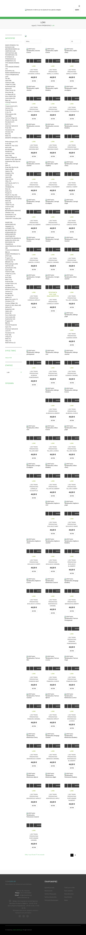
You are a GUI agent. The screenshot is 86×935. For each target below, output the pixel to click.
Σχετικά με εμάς (49, 887)
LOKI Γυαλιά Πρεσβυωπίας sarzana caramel (33, 185)
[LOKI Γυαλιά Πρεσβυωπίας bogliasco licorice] (34, 580)
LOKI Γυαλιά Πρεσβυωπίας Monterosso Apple (52, 796)
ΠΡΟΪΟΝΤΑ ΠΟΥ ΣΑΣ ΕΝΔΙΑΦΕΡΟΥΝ (53, 294)
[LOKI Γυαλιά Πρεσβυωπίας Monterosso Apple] (53, 775)
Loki (34, 66)
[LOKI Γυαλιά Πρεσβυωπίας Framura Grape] (71, 658)
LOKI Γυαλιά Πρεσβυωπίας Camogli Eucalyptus (53, 222)
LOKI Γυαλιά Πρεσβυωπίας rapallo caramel (34, 109)
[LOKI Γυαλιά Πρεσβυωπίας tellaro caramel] (71, 277)
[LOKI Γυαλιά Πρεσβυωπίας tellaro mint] (34, 428)
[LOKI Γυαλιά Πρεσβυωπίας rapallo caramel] (34, 88)
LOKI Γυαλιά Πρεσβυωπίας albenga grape (71, 336)
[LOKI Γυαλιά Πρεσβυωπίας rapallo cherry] (71, 50)
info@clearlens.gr (26, 895)
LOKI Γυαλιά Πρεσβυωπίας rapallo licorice (53, 72)
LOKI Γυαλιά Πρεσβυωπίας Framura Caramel (33, 717)
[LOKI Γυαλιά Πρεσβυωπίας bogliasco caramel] (53, 541)
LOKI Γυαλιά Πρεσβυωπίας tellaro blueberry (52, 486)
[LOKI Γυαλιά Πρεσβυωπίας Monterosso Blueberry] (71, 735)
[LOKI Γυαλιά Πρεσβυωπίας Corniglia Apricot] (34, 277)
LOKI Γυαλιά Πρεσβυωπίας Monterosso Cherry (34, 757)
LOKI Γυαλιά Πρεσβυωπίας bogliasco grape (72, 524)
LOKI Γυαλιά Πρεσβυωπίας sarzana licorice (34, 72)
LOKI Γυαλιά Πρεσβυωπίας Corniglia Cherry (53, 301)
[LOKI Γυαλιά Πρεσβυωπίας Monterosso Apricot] (34, 775)
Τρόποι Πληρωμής (50, 894)
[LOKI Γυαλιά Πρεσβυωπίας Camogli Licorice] (34, 239)
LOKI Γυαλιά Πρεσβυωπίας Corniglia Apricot (34, 298)
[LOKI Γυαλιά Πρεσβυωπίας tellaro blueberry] (53, 465)
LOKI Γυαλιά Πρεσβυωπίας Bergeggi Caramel (52, 757)
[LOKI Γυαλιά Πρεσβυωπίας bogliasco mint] (53, 503)
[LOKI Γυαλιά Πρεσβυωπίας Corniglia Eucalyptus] (34, 465)
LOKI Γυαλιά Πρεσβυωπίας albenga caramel (72, 373)
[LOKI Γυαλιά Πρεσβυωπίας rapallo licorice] (53, 50)
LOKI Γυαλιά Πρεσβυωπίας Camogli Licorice (34, 260)
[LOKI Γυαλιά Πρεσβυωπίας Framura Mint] (34, 658)
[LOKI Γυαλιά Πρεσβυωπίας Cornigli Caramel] (71, 239)
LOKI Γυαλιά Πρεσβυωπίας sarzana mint (34, 147)
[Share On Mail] (27, 916)
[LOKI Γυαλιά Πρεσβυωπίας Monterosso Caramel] (53, 580)
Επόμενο (78, 855)
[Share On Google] (23, 916)
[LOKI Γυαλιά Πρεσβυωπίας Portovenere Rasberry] (71, 775)
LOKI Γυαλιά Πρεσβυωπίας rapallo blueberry (52, 109)
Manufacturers (69, 894)
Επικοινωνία (48, 891)
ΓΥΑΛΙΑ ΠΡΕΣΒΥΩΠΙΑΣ (44, 25)
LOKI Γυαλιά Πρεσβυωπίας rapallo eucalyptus (72, 109)
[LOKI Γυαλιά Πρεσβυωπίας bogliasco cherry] (34, 541)
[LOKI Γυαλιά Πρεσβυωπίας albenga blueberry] (53, 390)
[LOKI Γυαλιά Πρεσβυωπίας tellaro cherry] (71, 465)
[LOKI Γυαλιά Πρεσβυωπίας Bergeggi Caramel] (53, 735)
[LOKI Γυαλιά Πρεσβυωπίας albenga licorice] (71, 390)
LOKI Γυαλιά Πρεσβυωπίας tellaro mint (33, 449)
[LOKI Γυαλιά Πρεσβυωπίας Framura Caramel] (34, 696)
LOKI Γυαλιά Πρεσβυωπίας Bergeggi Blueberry (72, 602)
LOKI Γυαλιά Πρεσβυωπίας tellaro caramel (72, 298)
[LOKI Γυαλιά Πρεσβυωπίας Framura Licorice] (53, 658)
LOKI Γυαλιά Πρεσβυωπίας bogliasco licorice (33, 602)
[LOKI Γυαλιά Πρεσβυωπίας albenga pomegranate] (34, 352)
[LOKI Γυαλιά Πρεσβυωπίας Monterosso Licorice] (71, 696)
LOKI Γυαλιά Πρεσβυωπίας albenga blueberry (53, 411)
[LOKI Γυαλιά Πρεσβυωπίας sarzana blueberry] (71, 126)
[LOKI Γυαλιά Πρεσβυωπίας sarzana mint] (34, 126)
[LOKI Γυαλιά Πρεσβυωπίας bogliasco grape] (71, 503)
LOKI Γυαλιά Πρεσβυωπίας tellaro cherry (71, 486)
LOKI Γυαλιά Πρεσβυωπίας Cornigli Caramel (72, 260)
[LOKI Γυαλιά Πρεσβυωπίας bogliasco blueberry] (71, 541)
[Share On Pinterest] (20, 916)
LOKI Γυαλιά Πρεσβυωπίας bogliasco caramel (53, 562)
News (66, 900)
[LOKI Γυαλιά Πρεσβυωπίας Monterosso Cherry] (34, 735)
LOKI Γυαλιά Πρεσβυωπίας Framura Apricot (53, 717)
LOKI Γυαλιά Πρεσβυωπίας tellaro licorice (53, 449)
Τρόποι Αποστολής (50, 897)
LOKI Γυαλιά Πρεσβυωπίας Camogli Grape (72, 222)
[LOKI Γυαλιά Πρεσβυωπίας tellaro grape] (71, 428)
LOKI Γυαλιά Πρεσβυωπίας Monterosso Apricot (34, 796)
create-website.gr (17, 930)
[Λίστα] (51, 41)
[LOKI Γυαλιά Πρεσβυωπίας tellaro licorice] (53, 428)
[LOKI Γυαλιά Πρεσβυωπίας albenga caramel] (71, 352)
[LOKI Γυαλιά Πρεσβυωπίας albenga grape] (71, 314)
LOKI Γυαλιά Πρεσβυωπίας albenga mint (53, 373)
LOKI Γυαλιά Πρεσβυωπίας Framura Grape (71, 679)
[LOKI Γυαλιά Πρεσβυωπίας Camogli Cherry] (71, 164)
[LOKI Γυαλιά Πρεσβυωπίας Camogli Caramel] (53, 239)
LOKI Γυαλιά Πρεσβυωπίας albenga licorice (72, 411)
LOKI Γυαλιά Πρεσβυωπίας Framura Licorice (53, 679)
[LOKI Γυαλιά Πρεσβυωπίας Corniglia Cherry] (53, 277)
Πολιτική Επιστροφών (51, 900)
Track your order (69, 887)
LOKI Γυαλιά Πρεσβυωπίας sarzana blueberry (72, 147)
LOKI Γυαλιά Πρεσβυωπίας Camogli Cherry (71, 185)
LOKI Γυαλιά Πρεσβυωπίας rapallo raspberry (53, 185)
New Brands (68, 897)
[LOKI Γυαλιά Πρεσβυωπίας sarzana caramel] (34, 164)
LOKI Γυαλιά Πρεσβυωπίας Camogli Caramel (53, 260)
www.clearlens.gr (23, 897)
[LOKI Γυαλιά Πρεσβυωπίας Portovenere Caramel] (34, 815)
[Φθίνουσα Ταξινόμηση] (42, 41)
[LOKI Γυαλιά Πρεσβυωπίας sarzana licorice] (34, 50)
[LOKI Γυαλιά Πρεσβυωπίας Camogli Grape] (71, 201)
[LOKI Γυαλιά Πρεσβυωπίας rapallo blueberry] (53, 88)
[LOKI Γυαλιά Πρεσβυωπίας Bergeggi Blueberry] (71, 580)
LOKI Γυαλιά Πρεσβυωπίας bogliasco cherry (34, 562)
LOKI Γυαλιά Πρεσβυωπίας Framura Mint (34, 679)
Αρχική (34, 25)
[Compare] (31, 61)
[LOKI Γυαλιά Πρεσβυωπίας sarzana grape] (53, 126)
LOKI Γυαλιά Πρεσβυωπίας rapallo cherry (71, 72)
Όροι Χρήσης (68, 891)
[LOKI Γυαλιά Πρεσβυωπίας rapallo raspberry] (53, 164)
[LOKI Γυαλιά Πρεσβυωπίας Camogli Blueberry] (34, 201)
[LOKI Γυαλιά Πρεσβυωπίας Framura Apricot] (53, 696)
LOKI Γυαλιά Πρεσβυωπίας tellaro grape (72, 449)
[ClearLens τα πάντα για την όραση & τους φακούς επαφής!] (43, 9)
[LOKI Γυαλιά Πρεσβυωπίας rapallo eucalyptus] (71, 88)
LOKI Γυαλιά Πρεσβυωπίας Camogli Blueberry (34, 222)
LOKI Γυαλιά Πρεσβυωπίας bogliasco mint (52, 524)
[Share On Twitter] (10, 901)
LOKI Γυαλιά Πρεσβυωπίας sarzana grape (52, 147)
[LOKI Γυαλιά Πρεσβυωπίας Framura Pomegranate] (71, 618)
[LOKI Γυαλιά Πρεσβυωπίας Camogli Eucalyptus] (53, 201)
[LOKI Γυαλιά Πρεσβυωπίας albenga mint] (53, 352)
